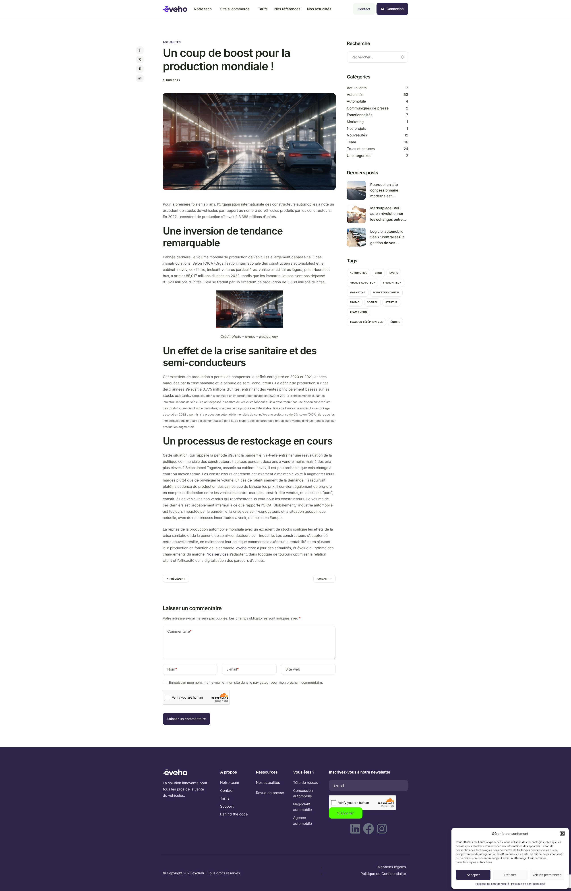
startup (391, 302)
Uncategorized (359, 155)
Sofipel (372, 302)
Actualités (172, 42)
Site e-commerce (234, 9)
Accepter (473, 875)
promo (355, 302)
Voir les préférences (546, 875)
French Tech (392, 282)
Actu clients (357, 87)
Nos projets (356, 128)
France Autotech (362, 282)
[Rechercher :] (377, 57)
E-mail (232, 669)
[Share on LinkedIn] (140, 78)
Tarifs (263, 9)
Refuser (510, 875)
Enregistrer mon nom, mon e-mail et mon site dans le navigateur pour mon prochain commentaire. (246, 682)
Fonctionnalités (359, 115)
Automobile (356, 101)
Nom (172, 669)
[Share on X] (140, 59)
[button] (562, 833)
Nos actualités (319, 9)
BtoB (378, 272)
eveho (241, 548)
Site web (293, 669)
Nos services (217, 554)
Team (351, 142)
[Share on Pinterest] (140, 69)
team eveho (358, 312)
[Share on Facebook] (140, 50)
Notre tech (203, 9)
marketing (358, 292)
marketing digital (386, 292)
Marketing (355, 121)
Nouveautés (357, 135)
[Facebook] (368, 828)
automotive (358, 272)
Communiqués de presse (368, 108)
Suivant (323, 578)
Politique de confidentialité (492, 883)
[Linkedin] (355, 828)
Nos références (287, 9)
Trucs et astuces (361, 148)
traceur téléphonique (366, 321)
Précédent (177, 578)
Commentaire (179, 631)
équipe (395, 321)
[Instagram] (381, 828)
